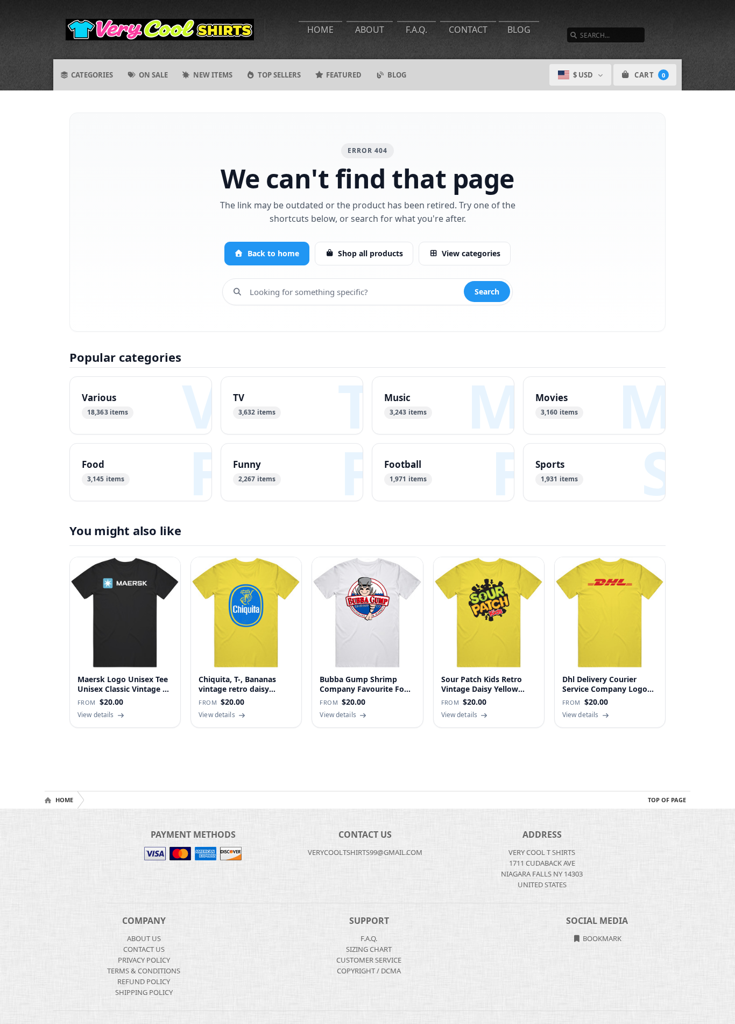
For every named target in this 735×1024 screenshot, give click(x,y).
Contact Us (144, 949)
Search (487, 291)
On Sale (153, 75)
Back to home (273, 253)
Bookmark (601, 938)
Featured (344, 75)
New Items (212, 75)
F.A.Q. (416, 30)
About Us (144, 938)
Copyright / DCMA (369, 971)
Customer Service (368, 960)
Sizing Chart (369, 949)
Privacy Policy (144, 960)
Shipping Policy (144, 992)
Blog (519, 30)
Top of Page (667, 800)
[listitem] (140, 405)
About (369, 30)
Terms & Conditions (143, 971)
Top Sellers (279, 75)
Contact (468, 30)
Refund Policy (143, 981)
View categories (471, 253)
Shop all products (370, 253)
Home (320, 30)
